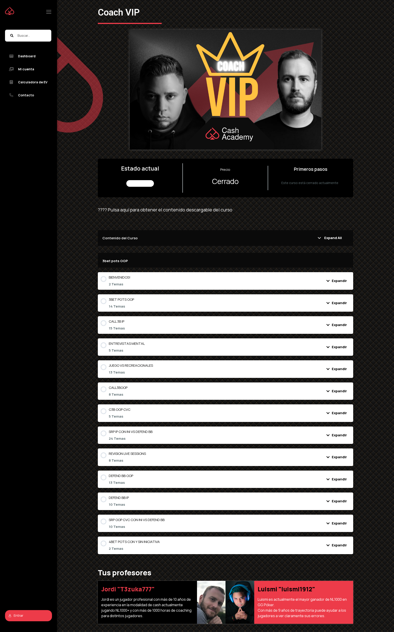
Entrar (18, 615)
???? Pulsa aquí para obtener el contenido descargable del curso (165, 210)
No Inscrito (140, 183)
